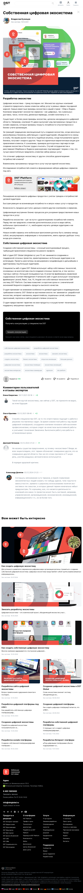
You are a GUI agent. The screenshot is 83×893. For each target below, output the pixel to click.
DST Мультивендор (9, 827)
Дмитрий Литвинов (11, 443)
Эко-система (6, 577)
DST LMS (6, 838)
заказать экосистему (59, 354)
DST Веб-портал (8, 833)
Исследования (67, 824)
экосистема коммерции (33, 370)
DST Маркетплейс (9, 824)
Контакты (66, 841)
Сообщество (47, 848)
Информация (69, 815)
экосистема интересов (12, 370)
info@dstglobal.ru (11, 802)
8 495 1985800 (10, 791)
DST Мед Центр (8, 830)
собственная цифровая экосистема (17, 348)
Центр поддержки (49, 854)
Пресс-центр (67, 821)
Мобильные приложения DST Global (15, 772)
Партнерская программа (71, 830)
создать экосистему (12, 359)
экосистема (30, 354)
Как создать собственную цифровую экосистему (25, 648)
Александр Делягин (14, 472)
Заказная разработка (49, 821)
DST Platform (17, 282)
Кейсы (25, 841)
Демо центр (27, 850)
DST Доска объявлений (10, 836)
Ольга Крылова (9, 413)
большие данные (66, 359)
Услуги (46, 815)
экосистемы (43, 354)
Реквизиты (66, 838)
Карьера (65, 833)
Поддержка (48, 845)
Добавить (61, 5)
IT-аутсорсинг (47, 818)
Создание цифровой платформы (58, 704)
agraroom (49, 370)
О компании (67, 818)
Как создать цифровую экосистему (19, 566)
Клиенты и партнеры (70, 827)
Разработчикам (48, 856)
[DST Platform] (41, 183)
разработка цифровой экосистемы (46, 348)
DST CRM (6, 841)
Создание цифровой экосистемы (18, 722)
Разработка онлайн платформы (17, 740)
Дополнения (27, 844)
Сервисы (75, 5)
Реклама (46, 838)
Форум (45, 851)
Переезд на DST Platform (31, 835)
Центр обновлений (29, 847)
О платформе (29, 815)
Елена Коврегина (10, 395)
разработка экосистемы (13, 354)
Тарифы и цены (28, 821)
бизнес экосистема (30, 359)
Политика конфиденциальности (30, 884)
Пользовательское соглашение (11, 884)
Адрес (6, 780)
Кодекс (65, 835)
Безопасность (27, 838)
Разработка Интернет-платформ (58, 740)
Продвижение (47, 835)
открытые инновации (48, 359)
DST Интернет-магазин (10, 821)
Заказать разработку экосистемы (18, 609)
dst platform (61, 370)
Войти (68, 5)
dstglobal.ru (30, 255)
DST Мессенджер (9, 847)
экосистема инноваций (53, 365)
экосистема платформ (32, 365)
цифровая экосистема (12, 365)
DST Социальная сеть (10, 844)
